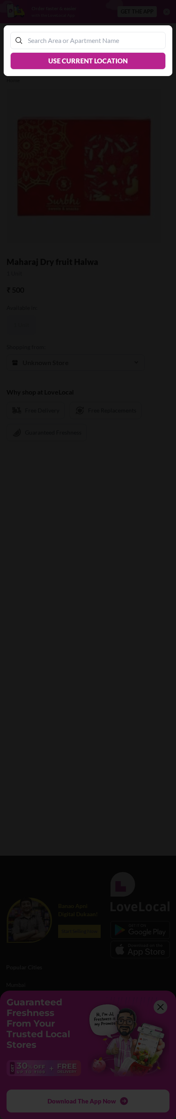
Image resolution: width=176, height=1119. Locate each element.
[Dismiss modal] (88, 559)
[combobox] (92, 40)
